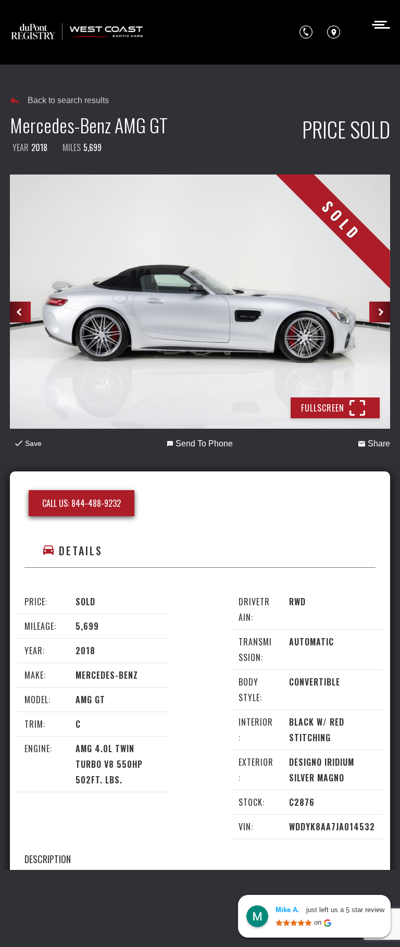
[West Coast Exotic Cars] (77, 32)
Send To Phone (204, 443)
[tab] (200, 551)
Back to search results (68, 100)
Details (81, 550)
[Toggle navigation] (378, 24)
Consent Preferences (184, 924)
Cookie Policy (38, 924)
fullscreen (322, 408)
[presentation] (20, 312)
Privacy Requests (104, 924)
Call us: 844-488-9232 (81, 503)
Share (379, 443)
